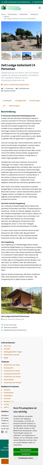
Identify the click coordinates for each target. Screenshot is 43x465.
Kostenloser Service (11, 355)
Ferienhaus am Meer (12, 365)
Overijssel (7, 404)
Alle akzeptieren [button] (25, 450)
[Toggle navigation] (39, 8)
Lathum (6, 16)
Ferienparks (8, 368)
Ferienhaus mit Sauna (12, 376)
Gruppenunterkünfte (12, 374)
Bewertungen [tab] (14, 106)
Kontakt (7, 349)
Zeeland (7, 390)
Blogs (6, 358)
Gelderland (34, 14)
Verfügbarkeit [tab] (20, 100)
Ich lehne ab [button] (26, 454)
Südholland (8, 396)
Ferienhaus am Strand (12, 382)
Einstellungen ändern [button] (25, 458)
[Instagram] (6, 432)
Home (3, 14)
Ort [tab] (4, 106)
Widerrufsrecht (7, 450)
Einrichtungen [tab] (34, 100)
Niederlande (24, 14)
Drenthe (7, 398)
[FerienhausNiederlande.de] (11, 8)
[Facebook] (2, 432)
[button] (40, 36)
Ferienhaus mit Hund (12, 371)
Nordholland (8, 393)
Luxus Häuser (9, 379)
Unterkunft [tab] (7, 100)
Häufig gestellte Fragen (13, 352)
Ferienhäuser (12, 14)
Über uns (7, 346)
